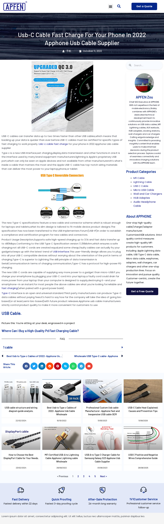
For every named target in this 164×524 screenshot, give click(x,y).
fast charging (10, 288)
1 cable (8, 347)
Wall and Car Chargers (147, 194)
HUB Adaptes (141, 198)
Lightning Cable (142, 182)
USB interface (61, 251)
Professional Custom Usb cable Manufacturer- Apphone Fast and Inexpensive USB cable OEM (102, 411)
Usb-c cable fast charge (53, 144)
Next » (103, 476)
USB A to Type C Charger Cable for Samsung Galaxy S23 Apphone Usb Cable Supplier (102, 458)
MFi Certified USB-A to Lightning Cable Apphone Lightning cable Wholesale (62, 458)
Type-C (6, 293)
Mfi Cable (139, 178)
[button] (110, 6)
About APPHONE (139, 216)
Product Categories (141, 171)
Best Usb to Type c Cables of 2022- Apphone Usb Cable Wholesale (61, 411)
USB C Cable (140, 186)
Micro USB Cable (143, 190)
